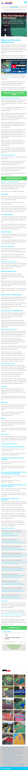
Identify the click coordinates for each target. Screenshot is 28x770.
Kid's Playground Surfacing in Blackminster (12, 750)
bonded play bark (8, 77)
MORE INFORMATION (14, 178)
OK (21, 642)
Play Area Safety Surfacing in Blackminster (12, 756)
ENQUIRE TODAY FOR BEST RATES (14, 93)
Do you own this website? (9, 642)
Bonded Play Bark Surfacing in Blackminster (13, 752)
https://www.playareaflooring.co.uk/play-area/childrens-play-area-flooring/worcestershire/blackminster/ (11, 534)
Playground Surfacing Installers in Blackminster (13, 757)
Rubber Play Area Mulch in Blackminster (12, 759)
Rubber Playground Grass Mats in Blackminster (14, 764)
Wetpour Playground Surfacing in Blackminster (13, 766)
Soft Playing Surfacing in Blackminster (11, 760)
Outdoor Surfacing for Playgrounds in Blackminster (14, 753)
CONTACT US (14, 628)
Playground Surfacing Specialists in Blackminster (13, 747)
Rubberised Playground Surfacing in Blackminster (14, 763)
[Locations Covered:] (1, 2)
